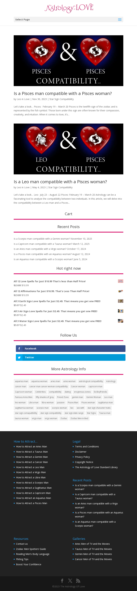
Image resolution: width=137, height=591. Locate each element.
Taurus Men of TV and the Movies (93, 549)
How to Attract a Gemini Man (32, 456)
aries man (55, 381)
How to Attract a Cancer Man (32, 462)
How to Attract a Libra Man (31, 477)
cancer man (20, 386)
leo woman (20, 402)
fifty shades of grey (45, 397)
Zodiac (63, 418)
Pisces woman (88, 402)
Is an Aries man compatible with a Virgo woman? (40, 248)
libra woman (48, 402)
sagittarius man (105, 402)
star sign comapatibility (26, 413)
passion (60, 402)
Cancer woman (78, 386)
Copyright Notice (84, 462)
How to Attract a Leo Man (30, 467)
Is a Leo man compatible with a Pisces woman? (60, 182)
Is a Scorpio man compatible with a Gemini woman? (42, 238)
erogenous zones (82, 391)
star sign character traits (99, 407)
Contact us (22, 543)
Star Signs (91, 413)
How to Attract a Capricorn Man (33, 493)
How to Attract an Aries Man (31, 446)
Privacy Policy (82, 456)
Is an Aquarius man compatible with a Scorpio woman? (43, 259)
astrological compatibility (91, 381)
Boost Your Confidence (28, 564)
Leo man (108, 397)
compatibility (55, 391)
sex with (80, 407)
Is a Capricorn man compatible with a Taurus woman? (43, 243)
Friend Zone (63, 397)
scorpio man (43, 407)
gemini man (77, 397)
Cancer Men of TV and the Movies (93, 559)
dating (68, 391)
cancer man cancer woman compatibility (48, 386)
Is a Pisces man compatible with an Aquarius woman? (43, 254)
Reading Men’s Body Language (32, 554)
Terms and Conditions (87, 446)
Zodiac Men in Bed (79, 418)
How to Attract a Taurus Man (32, 451)
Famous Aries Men (23, 397)
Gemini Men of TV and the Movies (93, 554)
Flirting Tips (22, 559)
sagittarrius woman (24, 407)
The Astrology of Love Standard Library (96, 467)
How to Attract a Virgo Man (31, 472)
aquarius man (21, 381)
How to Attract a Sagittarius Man (34, 487)
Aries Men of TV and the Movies (92, 543)
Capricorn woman (23, 391)
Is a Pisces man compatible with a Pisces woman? (63, 93)
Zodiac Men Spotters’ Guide (31, 549)
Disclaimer (80, 451)
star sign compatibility (50, 413)
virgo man (36, 418)
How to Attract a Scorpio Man (32, 482)
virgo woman (51, 418)
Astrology (110, 381)
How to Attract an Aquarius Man (33, 498)
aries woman (69, 381)
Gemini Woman (93, 397)
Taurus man (104, 413)
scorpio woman (59, 407)
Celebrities (40, 391)
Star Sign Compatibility (61, 99)
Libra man (33, 402)
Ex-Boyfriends (100, 391)
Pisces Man (73, 402)
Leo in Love (23, 99)
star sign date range (74, 413)
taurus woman (22, 418)
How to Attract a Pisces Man (31, 503)
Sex (71, 407)
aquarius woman (39, 381)
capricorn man (95, 386)
